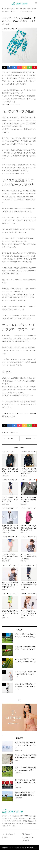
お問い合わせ (25, 840)
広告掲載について (27, 834)
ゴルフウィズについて (8, 834)
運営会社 (4, 837)
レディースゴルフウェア (11, 432)
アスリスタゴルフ (13, 104)
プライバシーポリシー (28, 837)
